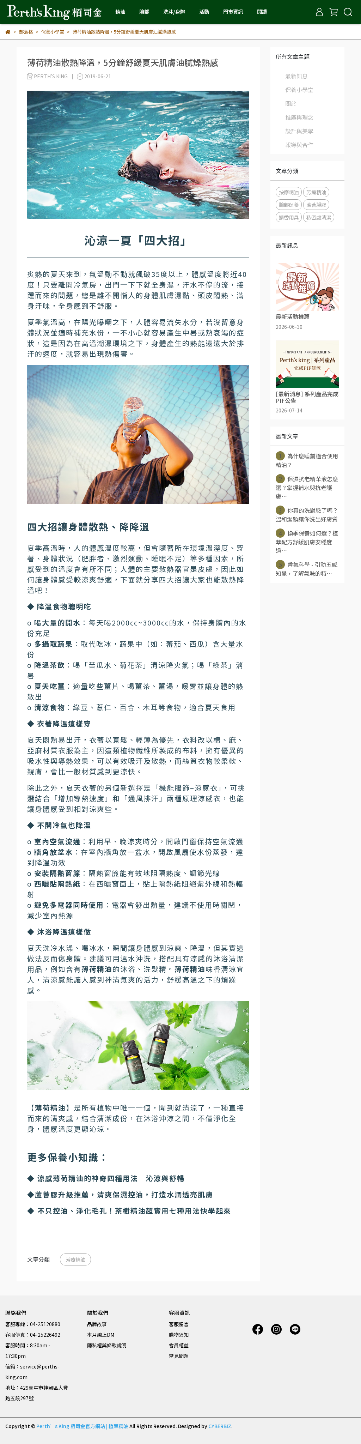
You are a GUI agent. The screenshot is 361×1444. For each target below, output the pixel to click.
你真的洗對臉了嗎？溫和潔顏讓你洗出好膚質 (307, 514)
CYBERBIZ (219, 1426)
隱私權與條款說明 (107, 1345)
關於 (290, 103)
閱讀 (262, 11)
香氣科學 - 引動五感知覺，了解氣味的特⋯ (306, 569)
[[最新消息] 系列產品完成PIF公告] (307, 364)
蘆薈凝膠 (316, 204)
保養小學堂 (299, 89)
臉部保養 (289, 204)
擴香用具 (289, 217)
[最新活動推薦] (307, 286)
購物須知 (179, 1334)
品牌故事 (97, 1324)
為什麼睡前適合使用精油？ (307, 460)
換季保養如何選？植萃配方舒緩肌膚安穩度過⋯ (307, 542)
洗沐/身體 (174, 11)
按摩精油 (289, 192)
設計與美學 (299, 131)
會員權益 (179, 1345)
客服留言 (179, 1324)
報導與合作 (299, 144)
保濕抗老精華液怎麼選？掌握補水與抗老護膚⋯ (307, 487)
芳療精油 (75, 1259)
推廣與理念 (299, 117)
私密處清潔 (318, 217)
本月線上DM (100, 1334)
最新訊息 (296, 76)
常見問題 (179, 1355)
